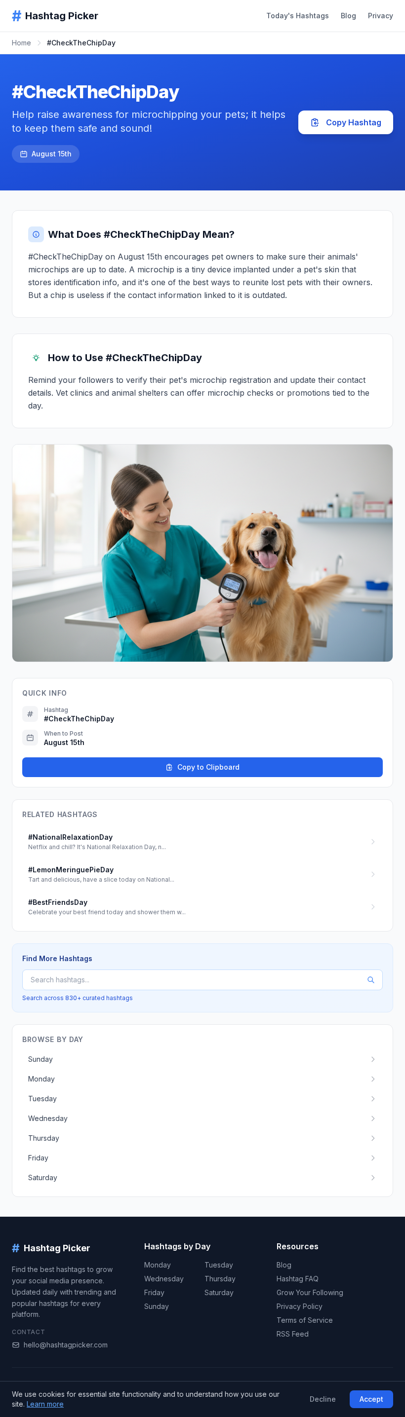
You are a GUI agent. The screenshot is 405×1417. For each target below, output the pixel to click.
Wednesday (164, 1278)
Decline (323, 1399)
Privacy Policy (300, 1306)
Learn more (45, 1404)
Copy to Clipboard (208, 767)
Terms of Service (305, 1320)
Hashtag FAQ (298, 1278)
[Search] (371, 980)
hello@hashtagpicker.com (66, 1345)
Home (21, 42)
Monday (157, 1265)
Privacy (380, 15)
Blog (348, 15)
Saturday (219, 1292)
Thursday (220, 1278)
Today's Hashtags (297, 15)
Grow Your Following (310, 1292)
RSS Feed (293, 1334)
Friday (154, 1292)
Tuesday (218, 1265)
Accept (371, 1399)
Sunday (156, 1306)
